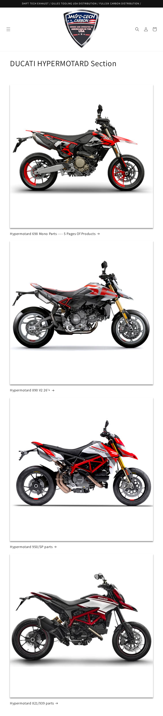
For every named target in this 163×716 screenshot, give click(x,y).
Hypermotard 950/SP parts (31, 546)
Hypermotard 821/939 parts (32, 703)
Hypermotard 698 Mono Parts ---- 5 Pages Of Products (53, 233)
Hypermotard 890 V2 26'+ (30, 390)
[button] (8, 29)
